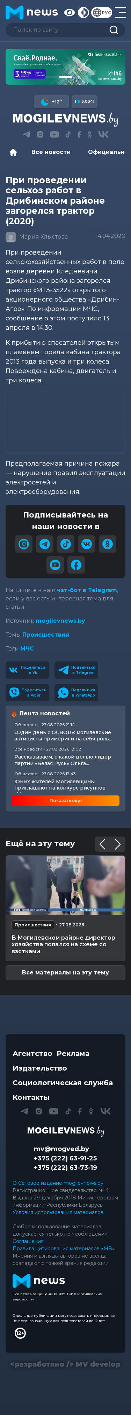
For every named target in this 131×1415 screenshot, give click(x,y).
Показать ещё (66, 800)
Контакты (31, 1097)
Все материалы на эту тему (65, 972)
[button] (51, 77)
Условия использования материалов (58, 1212)
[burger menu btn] (120, 12)
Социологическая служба (63, 1083)
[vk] (86, 544)
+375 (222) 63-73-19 (65, 1168)
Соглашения (28, 1241)
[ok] (107, 544)
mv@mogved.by (61, 1149)
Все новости (51, 152)
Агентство (32, 1053)
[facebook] (76, 565)
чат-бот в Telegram (87, 590)
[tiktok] (65, 544)
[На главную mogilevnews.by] (32, 13)
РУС (106, 12)
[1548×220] (65, 67)
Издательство (40, 1068)
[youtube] (55, 565)
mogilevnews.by (60, 620)
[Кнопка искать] (113, 29)
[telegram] (44, 544)
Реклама (73, 1053)
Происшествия (45, 634)
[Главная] (15, 152)
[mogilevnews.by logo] (66, 1131)
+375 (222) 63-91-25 (65, 1158)
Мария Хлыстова (43, 237)
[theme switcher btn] (83, 12)
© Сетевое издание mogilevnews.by (58, 1183)
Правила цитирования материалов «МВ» (64, 1248)
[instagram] (23, 544)
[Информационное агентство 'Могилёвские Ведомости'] (65, 119)
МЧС (27, 648)
